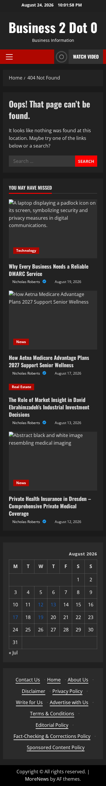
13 (53, 604)
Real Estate (21, 386)
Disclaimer (33, 691)
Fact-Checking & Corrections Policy (52, 736)
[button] (9, 57)
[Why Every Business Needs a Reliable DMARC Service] (53, 228)
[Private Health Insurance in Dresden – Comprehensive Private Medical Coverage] (53, 461)
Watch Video (86, 56)
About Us (78, 679)
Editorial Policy (52, 725)
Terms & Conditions (52, 713)
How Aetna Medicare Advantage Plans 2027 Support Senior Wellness (49, 361)
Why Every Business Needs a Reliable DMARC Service (48, 269)
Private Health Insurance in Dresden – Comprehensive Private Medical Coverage (50, 506)
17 (15, 617)
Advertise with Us (69, 702)
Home (54, 679)
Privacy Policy (67, 691)
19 (40, 617)
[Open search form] (48, 56)
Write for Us (29, 702)
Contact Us (28, 679)
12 (40, 604)
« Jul (13, 652)
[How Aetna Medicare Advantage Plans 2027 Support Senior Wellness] (53, 320)
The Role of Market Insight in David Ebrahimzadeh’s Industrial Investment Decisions (49, 407)
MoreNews (37, 779)
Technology (26, 250)
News (21, 341)
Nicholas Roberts (26, 281)
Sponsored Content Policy (56, 747)
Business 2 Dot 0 (53, 27)
